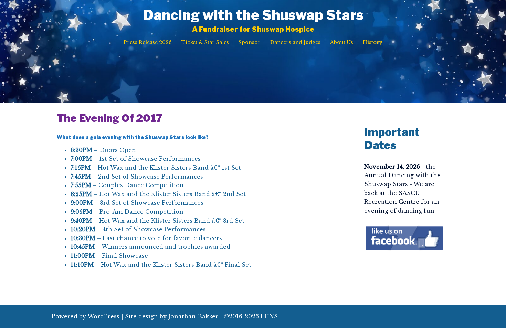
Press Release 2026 (148, 42)
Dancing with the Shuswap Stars (253, 15)
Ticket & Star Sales (205, 42)
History (372, 42)
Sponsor (250, 42)
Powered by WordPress (85, 316)
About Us (341, 42)
